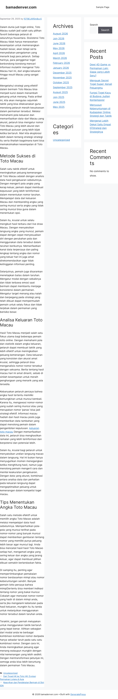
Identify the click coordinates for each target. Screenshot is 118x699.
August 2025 (60, 92)
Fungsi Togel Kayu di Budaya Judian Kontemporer (100, 96)
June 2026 (59, 43)
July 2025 (58, 97)
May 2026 (59, 48)
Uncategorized (10, 673)
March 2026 (60, 58)
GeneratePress (78, 694)
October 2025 (61, 82)
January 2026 (61, 67)
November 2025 (62, 77)
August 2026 (60, 33)
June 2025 (59, 102)
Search (94, 24)
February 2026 (61, 63)
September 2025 (62, 87)
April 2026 (59, 53)
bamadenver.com (21, 7)
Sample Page (102, 7)
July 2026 (58, 38)
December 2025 (62, 72)
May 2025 (58, 107)
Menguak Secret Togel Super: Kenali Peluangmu (101, 84)
